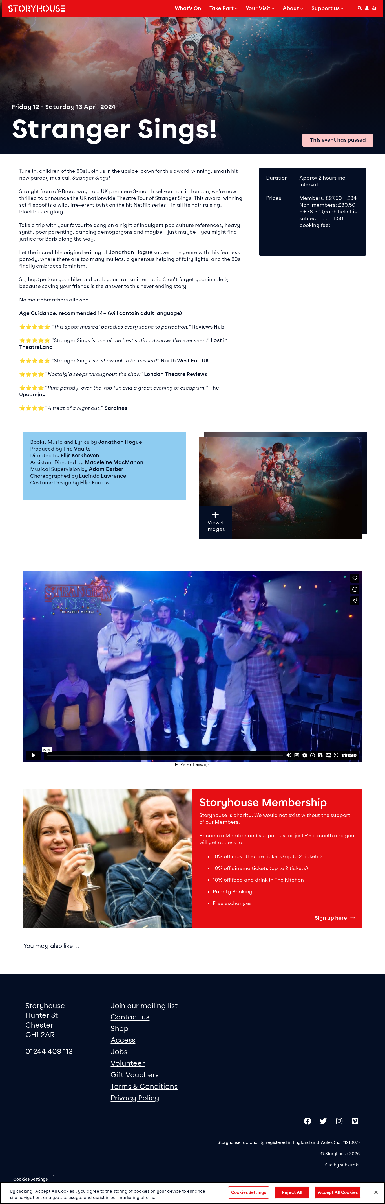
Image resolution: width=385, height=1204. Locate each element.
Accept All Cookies (338, 1192)
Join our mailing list (144, 1005)
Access (122, 1039)
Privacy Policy (134, 1097)
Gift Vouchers (134, 1074)
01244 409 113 (49, 1051)
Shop (119, 1028)
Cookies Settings (30, 1179)
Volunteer (127, 1063)
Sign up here (331, 918)
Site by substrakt (342, 1165)
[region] (280, 539)
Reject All (292, 1192)
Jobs (118, 1051)
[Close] (376, 1192)
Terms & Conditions (144, 1086)
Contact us (129, 1016)
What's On (188, 8)
